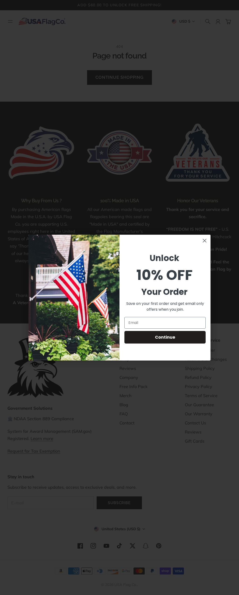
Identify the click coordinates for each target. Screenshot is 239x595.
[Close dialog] (204, 241)
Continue (165, 337)
